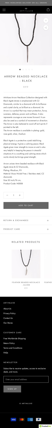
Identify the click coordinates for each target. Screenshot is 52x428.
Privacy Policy (9, 313)
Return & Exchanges (15, 220)
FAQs (5, 352)
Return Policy (9, 343)
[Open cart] (48, 9)
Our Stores (8, 322)
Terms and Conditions (12, 348)
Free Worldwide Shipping (14, 338)
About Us (7, 308)
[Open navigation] (4, 10)
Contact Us (8, 318)
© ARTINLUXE (25, 403)
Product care (11, 229)
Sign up (12, 389)
